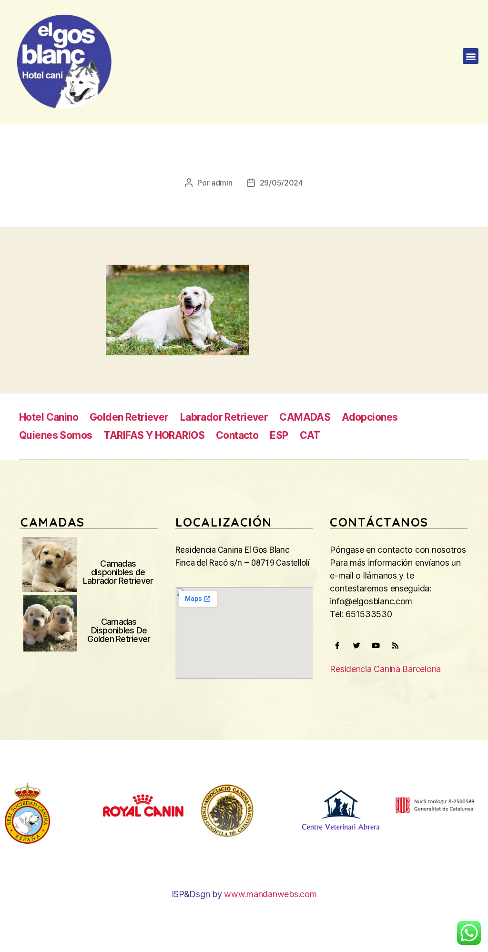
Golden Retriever (129, 417)
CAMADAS (304, 417)
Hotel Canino (48, 417)
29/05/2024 (281, 182)
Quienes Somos (55, 435)
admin (222, 182)
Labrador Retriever (224, 417)
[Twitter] (356, 646)
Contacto (237, 435)
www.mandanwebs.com (270, 894)
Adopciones (369, 417)
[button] (470, 56)
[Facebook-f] (337, 646)
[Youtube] (376, 646)
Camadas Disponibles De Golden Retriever (118, 630)
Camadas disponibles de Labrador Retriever (118, 572)
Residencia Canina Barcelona (385, 669)
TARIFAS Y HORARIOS (153, 435)
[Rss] (395, 646)
